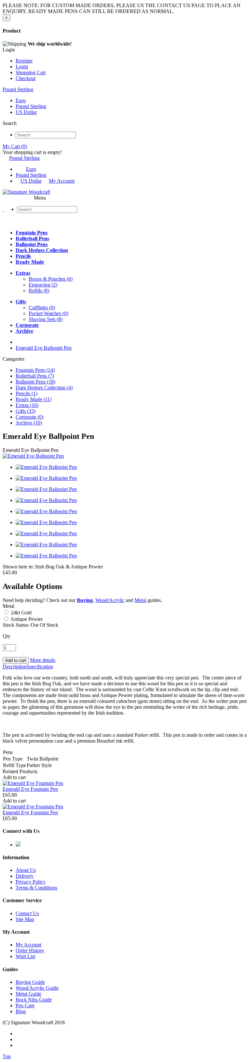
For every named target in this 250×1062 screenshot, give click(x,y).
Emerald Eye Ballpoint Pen (44, 348)
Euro (21, 100)
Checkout (25, 78)
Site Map (25, 919)
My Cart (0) (15, 146)
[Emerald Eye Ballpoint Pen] (33, 456)
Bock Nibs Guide (34, 999)
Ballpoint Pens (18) (35, 381)
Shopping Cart (31, 72)
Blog (21, 1011)
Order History (30, 950)
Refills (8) (39, 290)
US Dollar (26, 112)
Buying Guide (30, 982)
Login (22, 66)
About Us (26, 870)
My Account (62, 181)
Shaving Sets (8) (45, 319)
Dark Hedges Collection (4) (44, 387)
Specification (39, 666)
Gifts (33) (25, 411)
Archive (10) (29, 423)
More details (42, 660)
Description (14, 666)
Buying (85, 600)
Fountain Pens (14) (35, 370)
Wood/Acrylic (109, 600)
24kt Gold (20, 612)
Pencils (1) (26, 393)
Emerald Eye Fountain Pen (30, 789)
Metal (140, 600)
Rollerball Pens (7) (35, 376)
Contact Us (27, 913)
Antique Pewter (26, 619)
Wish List (25, 956)
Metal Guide (28, 994)
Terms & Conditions (36, 887)
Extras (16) (27, 405)
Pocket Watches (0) (48, 313)
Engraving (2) (43, 284)
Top (7, 1056)
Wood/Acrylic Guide (37, 988)
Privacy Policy (31, 882)
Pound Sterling (18, 89)
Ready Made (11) (33, 399)
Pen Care (25, 1005)
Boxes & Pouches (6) (51, 279)
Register (24, 60)
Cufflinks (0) (42, 307)
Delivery (25, 876)
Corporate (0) (29, 417)
